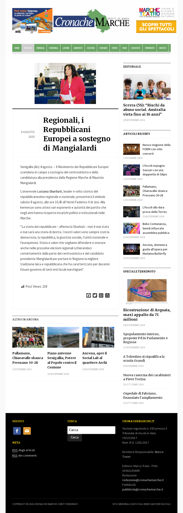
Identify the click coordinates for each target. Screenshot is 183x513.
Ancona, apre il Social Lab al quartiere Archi (94, 358)
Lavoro (66, 48)
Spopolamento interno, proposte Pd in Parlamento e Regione (145, 338)
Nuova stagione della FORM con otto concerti (157, 149)
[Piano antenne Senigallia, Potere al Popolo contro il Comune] (63, 337)
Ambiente (78, 48)
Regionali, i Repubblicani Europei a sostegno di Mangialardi (76, 134)
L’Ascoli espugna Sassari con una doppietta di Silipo (155, 170)
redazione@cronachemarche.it (143, 480)
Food (124, 48)
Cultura (91, 48)
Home (17, 48)
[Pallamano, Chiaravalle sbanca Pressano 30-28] (28, 337)
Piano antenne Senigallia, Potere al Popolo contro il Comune (61, 360)
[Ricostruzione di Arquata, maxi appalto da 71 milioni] (147, 291)
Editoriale (132, 66)
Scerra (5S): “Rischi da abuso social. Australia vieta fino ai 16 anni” (144, 110)
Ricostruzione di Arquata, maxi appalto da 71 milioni (147, 315)
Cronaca (40, 48)
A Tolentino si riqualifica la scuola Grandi (143, 359)
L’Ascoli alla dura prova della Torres (155, 209)
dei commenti (24, 455)
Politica (28, 48)
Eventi (115, 48)
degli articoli (23, 450)
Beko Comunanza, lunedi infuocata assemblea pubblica (156, 228)
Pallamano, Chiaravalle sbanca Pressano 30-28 (27, 358)
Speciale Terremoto (139, 271)
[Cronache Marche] (91, 20)
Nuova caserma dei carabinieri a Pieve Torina (147, 377)
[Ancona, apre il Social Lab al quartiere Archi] (98, 337)
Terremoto (149, 48)
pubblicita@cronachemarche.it (142, 489)
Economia (53, 48)
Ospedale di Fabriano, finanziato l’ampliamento (142, 395)
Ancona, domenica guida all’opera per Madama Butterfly (155, 249)
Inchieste (135, 48)
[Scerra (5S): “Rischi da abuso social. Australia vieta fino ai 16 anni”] (147, 86)
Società (162, 48)
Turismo (103, 48)
